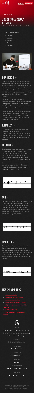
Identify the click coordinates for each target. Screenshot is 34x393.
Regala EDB (18, 355)
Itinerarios (16, 333)
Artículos (8, 336)
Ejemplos (10, 38)
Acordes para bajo (25, 333)
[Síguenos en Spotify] (23, 375)
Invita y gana (23, 368)
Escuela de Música (15, 385)
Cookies (25, 388)
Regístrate (28, 3)
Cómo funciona (7, 333)
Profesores (11, 342)
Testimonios (18, 349)
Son (8, 43)
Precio (13, 355)
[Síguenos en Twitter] (20, 375)
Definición (10, 36)
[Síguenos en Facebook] (9, 375)
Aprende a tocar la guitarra (20, 336)
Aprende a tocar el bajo (11, 330)
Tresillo (9, 40)
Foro (12, 349)
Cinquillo (9, 45)
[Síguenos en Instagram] (16, 375)
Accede (20, 3)
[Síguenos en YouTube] (13, 375)
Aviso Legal (9, 388)
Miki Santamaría (20, 342)
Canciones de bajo (24, 330)
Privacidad (17, 388)
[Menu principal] (3, 3)
